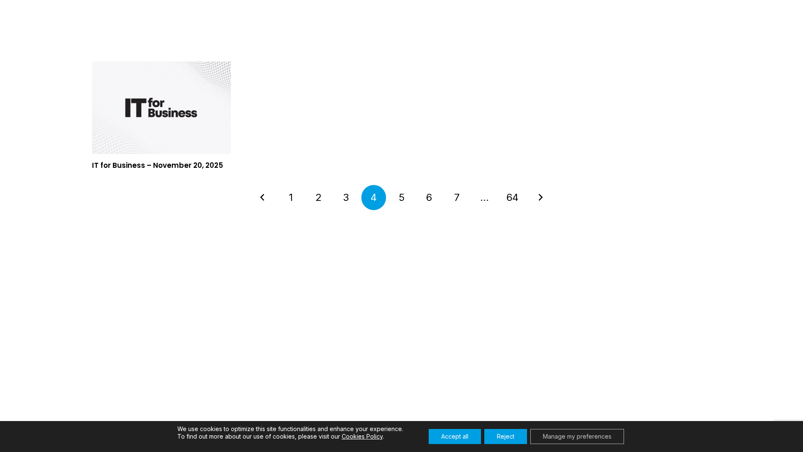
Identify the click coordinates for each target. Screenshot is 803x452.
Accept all (454, 436)
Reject (505, 436)
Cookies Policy (362, 436)
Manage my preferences (577, 436)
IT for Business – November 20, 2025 (157, 165)
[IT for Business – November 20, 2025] (161, 108)
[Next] (540, 197)
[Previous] (263, 197)
